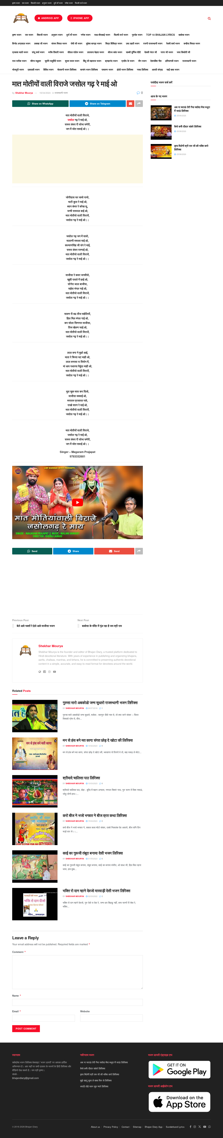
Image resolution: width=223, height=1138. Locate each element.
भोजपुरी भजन (18, 69)
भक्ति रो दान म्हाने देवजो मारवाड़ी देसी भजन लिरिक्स (96, 890)
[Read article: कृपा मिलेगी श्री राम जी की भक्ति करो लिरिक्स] (161, 151)
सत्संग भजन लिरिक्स (89, 69)
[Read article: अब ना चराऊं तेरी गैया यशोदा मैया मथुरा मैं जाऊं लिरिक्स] (161, 112)
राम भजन (25, 2)
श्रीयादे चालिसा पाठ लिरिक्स (81, 777)
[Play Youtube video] (77, 502)
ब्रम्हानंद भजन (111, 61)
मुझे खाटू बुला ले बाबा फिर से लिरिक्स (96, 1080)
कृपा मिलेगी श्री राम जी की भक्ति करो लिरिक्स (191, 147)
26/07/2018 (92, 708)
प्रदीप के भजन (127, 61)
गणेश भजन (69, 2)
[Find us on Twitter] (199, 1127)
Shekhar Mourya (24, 92)
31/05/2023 (92, 858)
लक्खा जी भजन (41, 43)
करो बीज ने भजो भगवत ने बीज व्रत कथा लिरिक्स (95, 815)
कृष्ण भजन (16, 2)
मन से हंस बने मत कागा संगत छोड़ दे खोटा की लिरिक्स (98, 740)
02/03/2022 (92, 896)
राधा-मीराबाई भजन (102, 34)
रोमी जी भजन (76, 43)
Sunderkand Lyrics (175, 1126)
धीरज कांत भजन (115, 52)
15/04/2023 (92, 820)
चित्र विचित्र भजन (113, 43)
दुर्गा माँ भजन (58, 2)
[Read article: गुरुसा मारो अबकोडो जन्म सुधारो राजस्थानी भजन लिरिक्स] (34, 716)
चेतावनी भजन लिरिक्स (66, 69)
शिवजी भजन (35, 2)
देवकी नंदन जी (150, 52)
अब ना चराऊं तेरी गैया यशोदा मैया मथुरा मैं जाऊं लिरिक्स (192, 109)
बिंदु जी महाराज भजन (92, 61)
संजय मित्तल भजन (59, 43)
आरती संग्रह (157, 69)
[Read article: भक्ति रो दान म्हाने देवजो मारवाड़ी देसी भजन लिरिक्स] (34, 904)
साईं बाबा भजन (173, 69)
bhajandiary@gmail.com (25, 1078)
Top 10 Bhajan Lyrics (160, 34)
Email (16, 1011)
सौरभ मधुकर (35, 61)
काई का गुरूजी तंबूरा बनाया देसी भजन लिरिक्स (93, 853)
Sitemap (137, 1126)
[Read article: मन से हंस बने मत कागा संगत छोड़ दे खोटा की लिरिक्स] (34, 753)
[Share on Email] (130, 103)
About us (95, 1126)
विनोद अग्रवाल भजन (21, 43)
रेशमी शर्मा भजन (173, 43)
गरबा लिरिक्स (142, 69)
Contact (125, 1126)
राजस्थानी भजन (189, 61)
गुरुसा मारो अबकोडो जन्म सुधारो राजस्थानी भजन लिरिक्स (100, 702)
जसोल (71, 120)
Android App (49, 18)
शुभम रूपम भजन (72, 61)
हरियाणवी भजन (172, 61)
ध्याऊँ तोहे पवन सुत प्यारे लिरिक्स (94, 1086)
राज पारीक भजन (19, 61)
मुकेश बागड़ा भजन (94, 43)
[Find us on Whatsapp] (209, 1127)
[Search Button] (209, 18)
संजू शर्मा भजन (38, 52)
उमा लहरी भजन (132, 43)
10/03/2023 (92, 783)
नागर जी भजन (167, 52)
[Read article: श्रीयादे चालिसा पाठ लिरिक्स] (34, 791)
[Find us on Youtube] (204, 1127)
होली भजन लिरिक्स (125, 69)
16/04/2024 (45, 92)
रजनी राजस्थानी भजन (152, 43)
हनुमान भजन (47, 2)
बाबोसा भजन (184, 34)
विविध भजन (48, 69)
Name (16, 995)
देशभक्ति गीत (156, 61)
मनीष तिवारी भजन (56, 52)
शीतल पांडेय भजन (75, 52)
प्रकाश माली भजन (20, 52)
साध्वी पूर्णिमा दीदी (133, 52)
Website (85, 1011)
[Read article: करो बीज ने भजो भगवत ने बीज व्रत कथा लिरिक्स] (34, 829)
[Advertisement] (77, 159)
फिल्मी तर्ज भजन (81, 2)
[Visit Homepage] (21, 18)
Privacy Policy (110, 1126)
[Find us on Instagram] (195, 1127)
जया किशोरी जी (183, 52)
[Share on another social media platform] (139, 103)
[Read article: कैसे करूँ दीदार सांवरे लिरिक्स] (161, 132)
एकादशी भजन (34, 69)
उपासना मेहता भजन (95, 52)
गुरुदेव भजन (137, 34)
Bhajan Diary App (153, 1126)
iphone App (80, 18)
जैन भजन (142, 61)
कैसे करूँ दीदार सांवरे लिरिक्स (187, 126)
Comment (19, 952)
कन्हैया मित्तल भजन (192, 43)
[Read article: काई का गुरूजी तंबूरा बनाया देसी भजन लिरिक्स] (34, 866)
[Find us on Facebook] (190, 1127)
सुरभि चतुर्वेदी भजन (53, 61)
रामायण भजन (107, 69)
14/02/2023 (92, 745)
